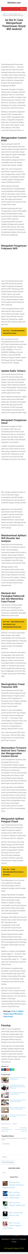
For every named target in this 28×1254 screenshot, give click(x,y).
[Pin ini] (8, 1069)
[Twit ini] (5, 1069)
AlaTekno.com (14, 2)
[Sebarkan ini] (2, 1069)
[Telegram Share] (10, 1069)
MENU (24, 9)
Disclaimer (5, 1239)
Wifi (16, 1123)
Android (9, 1123)
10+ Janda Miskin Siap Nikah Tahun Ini (6, 1129)
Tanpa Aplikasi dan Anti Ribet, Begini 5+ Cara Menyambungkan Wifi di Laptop (18, 1087)
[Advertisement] (14, 48)
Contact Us (14, 1239)
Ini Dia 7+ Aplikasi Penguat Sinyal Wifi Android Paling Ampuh (13, 1013)
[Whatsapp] (13, 1069)
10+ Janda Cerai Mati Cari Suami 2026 (21, 1129)
